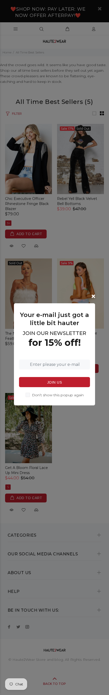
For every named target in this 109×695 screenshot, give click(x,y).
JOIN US (54, 382)
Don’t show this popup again (58, 395)
